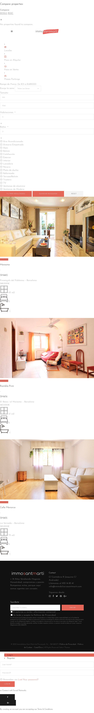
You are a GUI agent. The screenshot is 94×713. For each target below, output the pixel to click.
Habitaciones (6, 112)
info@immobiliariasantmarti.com (65, 586)
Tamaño (4, 93)
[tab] (49, 655)
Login (10, 655)
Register (11, 658)
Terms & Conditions (45, 709)
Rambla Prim (7, 386)
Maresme (5, 264)
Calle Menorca (7, 507)
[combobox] (28, 88)
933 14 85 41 (68, 583)
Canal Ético (38, 647)
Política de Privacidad (68, 644)
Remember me (10, 680)
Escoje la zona (7, 88)
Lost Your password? (28, 680)
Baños (3, 127)
